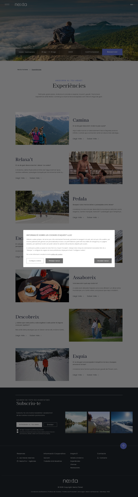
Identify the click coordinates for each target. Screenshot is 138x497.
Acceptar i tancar (103, 260)
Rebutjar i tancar (54, 260)
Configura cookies (35, 260)
